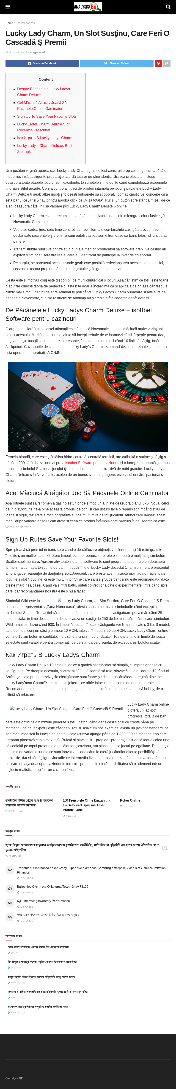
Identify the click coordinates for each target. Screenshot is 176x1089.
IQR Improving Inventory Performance (43, 901)
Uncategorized (26, 23)
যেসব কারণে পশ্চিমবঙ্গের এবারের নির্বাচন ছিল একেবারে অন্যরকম (48, 915)
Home (9, 23)
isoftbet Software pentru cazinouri (92, 463)
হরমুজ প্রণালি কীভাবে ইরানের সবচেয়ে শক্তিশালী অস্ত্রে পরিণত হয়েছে (41, 977)
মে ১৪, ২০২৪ (12, 52)
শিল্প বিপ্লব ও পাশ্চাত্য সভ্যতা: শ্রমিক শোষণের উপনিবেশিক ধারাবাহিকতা (42, 962)
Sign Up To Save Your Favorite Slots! (47, 116)
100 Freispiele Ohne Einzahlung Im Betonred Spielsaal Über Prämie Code (87, 805)
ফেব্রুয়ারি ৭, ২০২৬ (15, 811)
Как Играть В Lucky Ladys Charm (44, 138)
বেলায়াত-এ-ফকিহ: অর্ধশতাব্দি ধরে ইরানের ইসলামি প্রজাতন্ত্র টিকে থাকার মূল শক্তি (48, 991)
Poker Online (130, 800)
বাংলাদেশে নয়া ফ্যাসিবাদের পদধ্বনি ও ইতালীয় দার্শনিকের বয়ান (38, 1007)
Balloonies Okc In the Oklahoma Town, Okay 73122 (52, 886)
